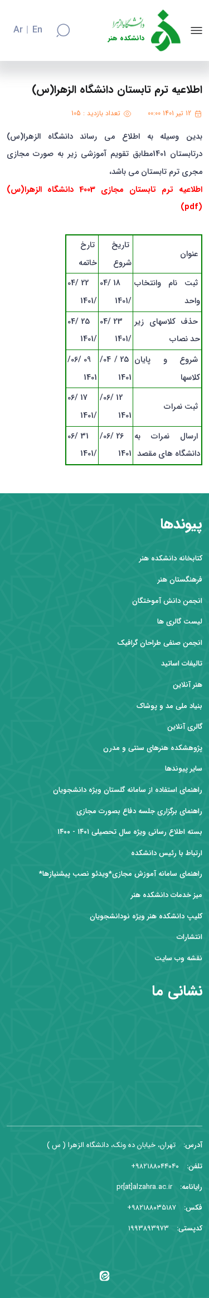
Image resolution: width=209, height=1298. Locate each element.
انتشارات (189, 937)
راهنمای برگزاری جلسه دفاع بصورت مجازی (139, 811)
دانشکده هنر (126, 38)
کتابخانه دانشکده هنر (170, 558)
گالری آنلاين (184, 727)
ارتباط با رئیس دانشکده (166, 853)
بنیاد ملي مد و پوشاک (169, 706)
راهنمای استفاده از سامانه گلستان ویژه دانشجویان (127, 790)
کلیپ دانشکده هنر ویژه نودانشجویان (146, 916)
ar (18, 30)
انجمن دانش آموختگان (167, 601)
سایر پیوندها (183, 769)
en (37, 30)
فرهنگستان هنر (180, 580)
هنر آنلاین (187, 685)
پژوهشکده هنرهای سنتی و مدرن (152, 748)
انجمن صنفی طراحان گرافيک (159, 643)
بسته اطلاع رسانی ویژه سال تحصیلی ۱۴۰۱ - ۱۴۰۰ (129, 832)
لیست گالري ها (179, 621)
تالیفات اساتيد (181, 663)
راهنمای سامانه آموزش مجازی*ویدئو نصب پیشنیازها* (120, 874)
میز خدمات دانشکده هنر (166, 895)
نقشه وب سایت (178, 958)
